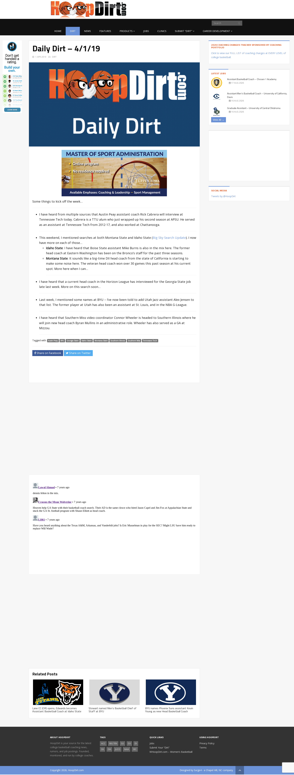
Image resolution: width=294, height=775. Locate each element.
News (87, 31)
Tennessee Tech (150, 340)
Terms (203, 747)
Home (57, 31)
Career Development (216, 31)
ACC (103, 743)
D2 (122, 743)
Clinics (161, 31)
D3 (129, 743)
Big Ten (113, 743)
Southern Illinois (117, 340)
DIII (109, 749)
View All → (218, 119)
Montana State (101, 340)
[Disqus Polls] (114, 428)
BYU (62, 340)
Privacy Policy (206, 743)
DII (102, 749)
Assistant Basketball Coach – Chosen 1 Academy (251, 79)
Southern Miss (134, 340)
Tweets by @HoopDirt (223, 196)
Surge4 (198, 770)
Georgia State (73, 340)
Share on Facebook (48, 353)
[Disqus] (114, 523)
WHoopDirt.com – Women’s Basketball (171, 751)
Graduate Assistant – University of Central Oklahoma (253, 108)
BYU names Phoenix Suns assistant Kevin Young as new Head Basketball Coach (169, 709)
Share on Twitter (79, 353)
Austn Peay (53, 340)
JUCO (117, 749)
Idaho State (86, 340)
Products (126, 31)
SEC (134, 749)
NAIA (126, 749)
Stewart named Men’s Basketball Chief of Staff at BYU (112, 709)
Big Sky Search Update (169, 238)
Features (105, 31)
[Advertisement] (217, 9)
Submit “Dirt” (183, 31)
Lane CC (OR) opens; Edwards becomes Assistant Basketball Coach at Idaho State (56, 709)
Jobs (146, 31)
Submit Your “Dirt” (159, 747)
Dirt (73, 31)
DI (136, 743)
